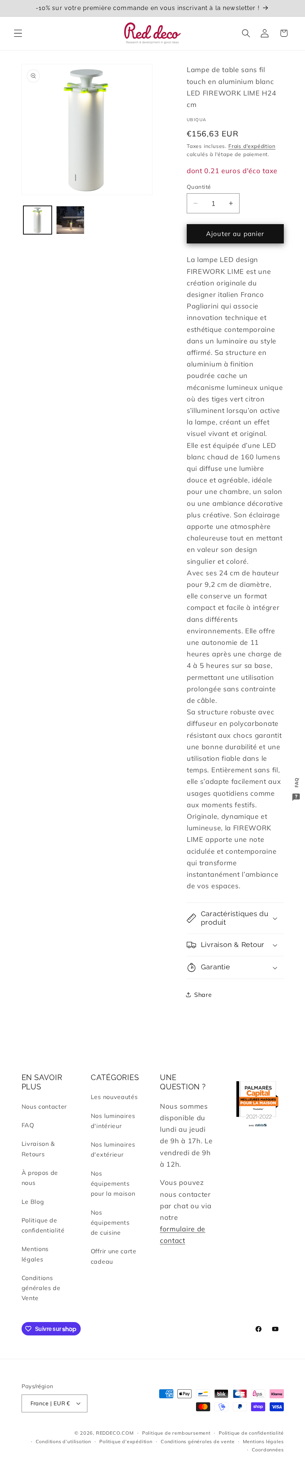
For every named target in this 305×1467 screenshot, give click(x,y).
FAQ (28, 1125)
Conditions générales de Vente (41, 1288)
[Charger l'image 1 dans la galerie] (37, 220)
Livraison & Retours (38, 1148)
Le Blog (33, 1201)
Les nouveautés (114, 1097)
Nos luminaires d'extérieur (113, 1149)
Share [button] (203, 994)
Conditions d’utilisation (63, 1441)
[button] (18, 33)
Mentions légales (35, 1254)
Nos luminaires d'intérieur (113, 1121)
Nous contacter (44, 1106)
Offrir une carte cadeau (114, 1256)
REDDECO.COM (115, 1433)
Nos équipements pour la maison (113, 1184)
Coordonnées (268, 1450)
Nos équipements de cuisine (110, 1223)
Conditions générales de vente (197, 1441)
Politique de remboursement (176, 1433)
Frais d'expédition (252, 146)
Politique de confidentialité (43, 1225)
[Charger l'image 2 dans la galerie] (70, 220)
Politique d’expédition (125, 1441)
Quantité (199, 186)
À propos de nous (40, 1177)
